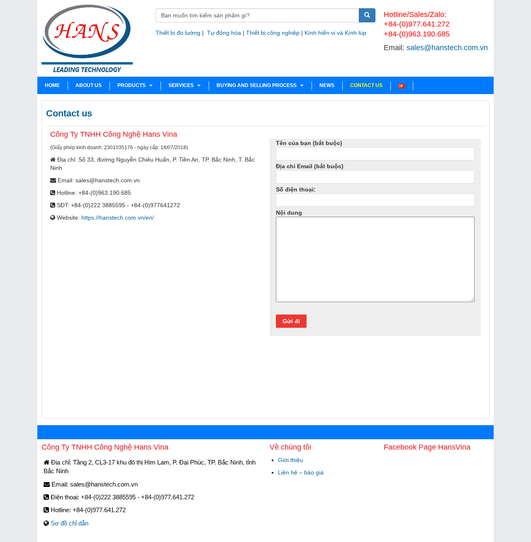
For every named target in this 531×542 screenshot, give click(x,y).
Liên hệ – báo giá (301, 472)
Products (131, 85)
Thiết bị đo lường (178, 32)
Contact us (366, 85)
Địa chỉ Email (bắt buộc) (309, 166)
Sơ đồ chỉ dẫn (69, 523)
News (326, 85)
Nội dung (289, 212)
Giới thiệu (290, 460)
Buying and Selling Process (257, 85)
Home (52, 85)
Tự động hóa (224, 32)
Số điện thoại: (296, 189)
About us (89, 85)
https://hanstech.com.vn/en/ (117, 217)
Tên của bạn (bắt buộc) (309, 143)
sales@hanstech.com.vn (447, 48)
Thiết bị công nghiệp (273, 32)
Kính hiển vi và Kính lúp (335, 32)
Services (181, 85)
